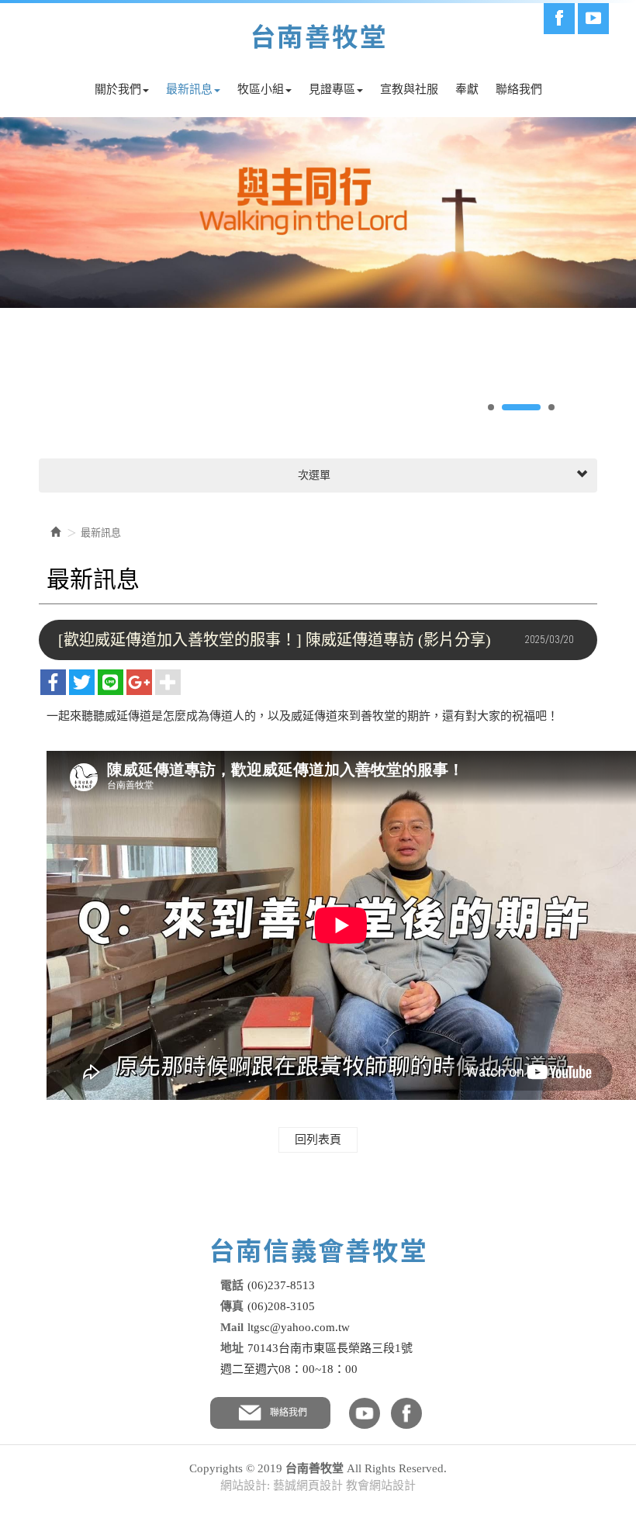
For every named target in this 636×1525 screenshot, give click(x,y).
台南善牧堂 (318, 37)
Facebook (559, 18)
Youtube (593, 18)
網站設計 (243, 1485)
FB (406, 1413)
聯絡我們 (288, 1412)
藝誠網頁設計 (308, 1485)
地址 (232, 1348)
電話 (232, 1285)
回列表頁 (318, 1139)
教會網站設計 (381, 1485)
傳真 (232, 1306)
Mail (232, 1327)
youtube (364, 1413)
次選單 (312, 475)
